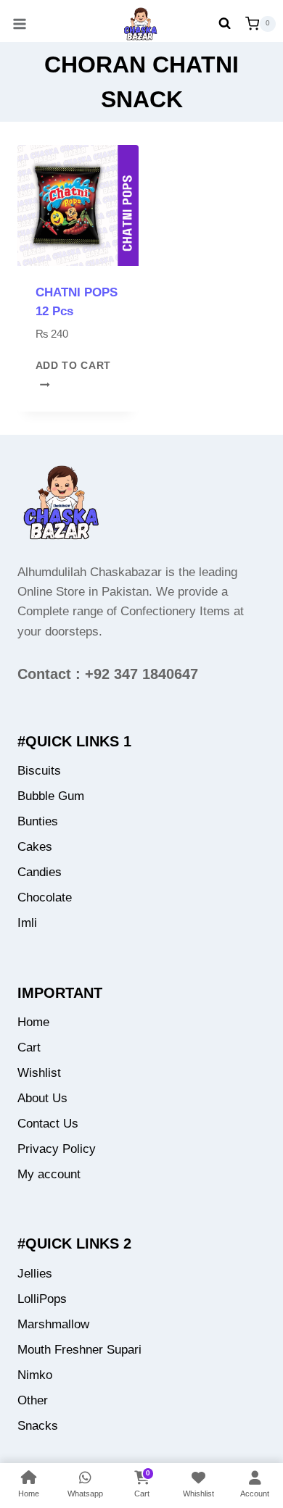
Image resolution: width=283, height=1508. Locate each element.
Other (32, 1400)
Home (33, 1022)
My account (49, 1174)
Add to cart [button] (73, 365)
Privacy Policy (56, 1149)
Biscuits (39, 771)
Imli (27, 923)
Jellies (34, 1273)
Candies (39, 872)
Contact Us (47, 1123)
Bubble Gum (50, 796)
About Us (42, 1098)
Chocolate (44, 897)
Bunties (37, 821)
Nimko (34, 1375)
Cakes (34, 847)
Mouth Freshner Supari (79, 1350)
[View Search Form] (224, 23)
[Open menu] (14, 23)
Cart (29, 1047)
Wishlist (39, 1073)
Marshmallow (53, 1324)
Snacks (37, 1426)
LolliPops (42, 1299)
